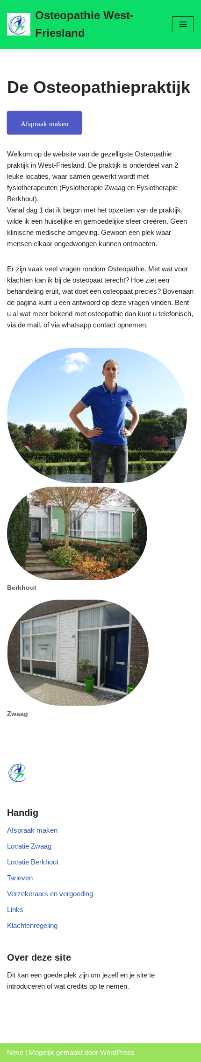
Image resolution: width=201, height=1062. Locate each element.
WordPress (117, 1052)
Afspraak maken (32, 830)
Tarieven (20, 878)
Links (15, 909)
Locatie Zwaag (29, 846)
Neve (15, 1052)
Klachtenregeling (32, 925)
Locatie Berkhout (32, 862)
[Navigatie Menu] (183, 24)
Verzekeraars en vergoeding (50, 894)
